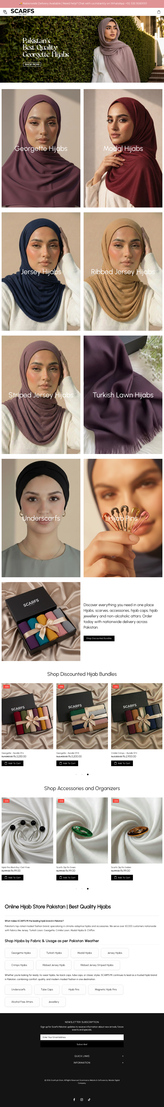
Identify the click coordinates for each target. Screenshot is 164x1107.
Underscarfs (18, 989)
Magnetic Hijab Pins (106, 989)
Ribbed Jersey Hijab (54, 965)
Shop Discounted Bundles (99, 638)
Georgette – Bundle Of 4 (67, 753)
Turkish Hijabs (54, 952)
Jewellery (54, 1001)
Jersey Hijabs (114, 952)
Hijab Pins (74, 989)
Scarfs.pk (22, 12)
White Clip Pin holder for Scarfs (70, 867)
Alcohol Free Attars (22, 1001)
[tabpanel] (27, 728)
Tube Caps (47, 989)
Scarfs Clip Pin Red (119, 867)
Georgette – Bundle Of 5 (122, 753)
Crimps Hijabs (19, 965)
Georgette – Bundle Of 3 (13, 753)
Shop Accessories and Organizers (82, 788)
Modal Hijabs (84, 952)
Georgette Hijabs (21, 952)
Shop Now (41, 154)
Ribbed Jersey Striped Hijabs (97, 965)
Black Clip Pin (7, 867)
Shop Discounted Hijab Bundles (82, 674)
